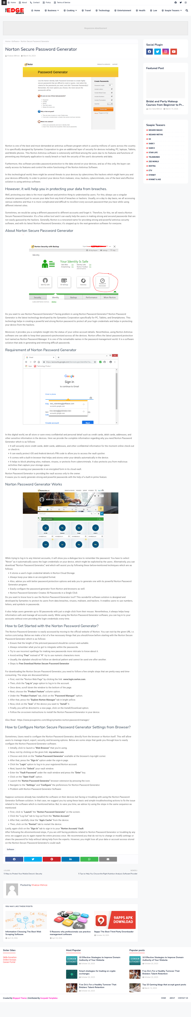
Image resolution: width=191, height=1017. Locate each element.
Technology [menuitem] (104, 10)
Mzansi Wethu (156, 134)
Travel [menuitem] (88, 10)
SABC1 (152, 143)
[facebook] (175, 2)
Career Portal (9, 962)
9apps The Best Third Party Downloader (114, 931)
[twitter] (180, 2)
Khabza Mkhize (13, 56)
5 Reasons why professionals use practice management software (70, 933)
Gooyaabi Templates (49, 998)
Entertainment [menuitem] (124, 10)
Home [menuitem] (37, 10)
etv (150, 170)
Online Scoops (9, 960)
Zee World (154, 161)
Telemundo (154, 157)
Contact (36, 2)
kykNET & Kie (155, 179)
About (24, 2)
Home (13, 2)
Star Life (153, 152)
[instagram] (185, 2)
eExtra (152, 166)
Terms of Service (63, 2)
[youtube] (173, 52)
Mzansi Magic (156, 130)
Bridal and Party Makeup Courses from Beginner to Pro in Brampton (164, 103)
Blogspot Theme (20, 998)
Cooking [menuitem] (70, 10)
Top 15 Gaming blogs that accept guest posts (164, 984)
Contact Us (183, 998)
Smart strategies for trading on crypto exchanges (97, 972)
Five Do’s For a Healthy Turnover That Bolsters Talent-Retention (97, 986)
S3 (150, 139)
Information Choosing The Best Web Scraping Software (23, 933)
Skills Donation (10, 957)
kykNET (152, 175)
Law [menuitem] (155, 10)
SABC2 (152, 148)
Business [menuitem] (52, 10)
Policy (48, 2)
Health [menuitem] (142, 10)
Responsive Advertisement (95, 28)
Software (15, 41)
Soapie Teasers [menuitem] (172, 10)
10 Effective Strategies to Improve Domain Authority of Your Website (99, 959)
